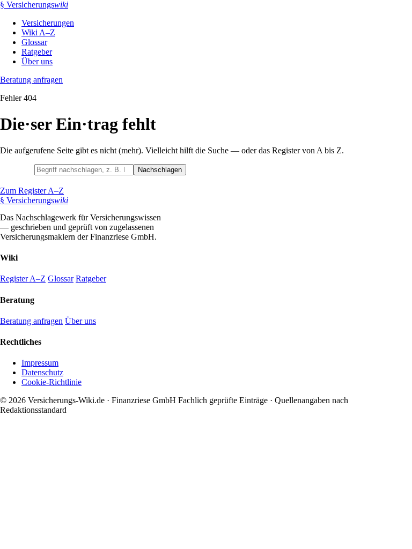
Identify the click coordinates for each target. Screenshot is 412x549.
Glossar (34, 42)
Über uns (37, 61)
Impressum (39, 362)
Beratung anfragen (31, 79)
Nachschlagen (160, 170)
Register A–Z (23, 278)
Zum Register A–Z (32, 190)
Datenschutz (42, 372)
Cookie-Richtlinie (51, 382)
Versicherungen (47, 22)
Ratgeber (36, 51)
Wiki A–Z (38, 32)
